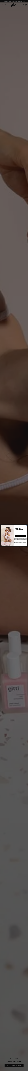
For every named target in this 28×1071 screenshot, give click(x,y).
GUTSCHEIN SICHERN (20, 536)
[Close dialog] (26, 525)
